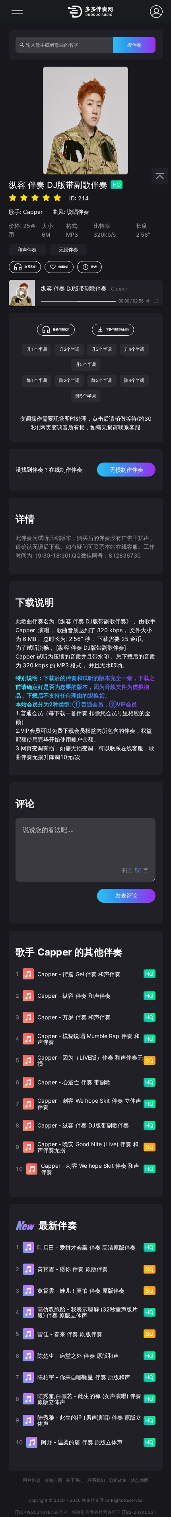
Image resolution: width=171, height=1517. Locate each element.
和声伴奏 (27, 250)
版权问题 (53, 1480)
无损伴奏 (68, 250)
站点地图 (139, 1480)
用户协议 (31, 1480)
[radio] (13, 198)
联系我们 (96, 1480)
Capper (33, 211)
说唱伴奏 (78, 211)
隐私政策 (117, 1480)
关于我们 (75, 1480)
